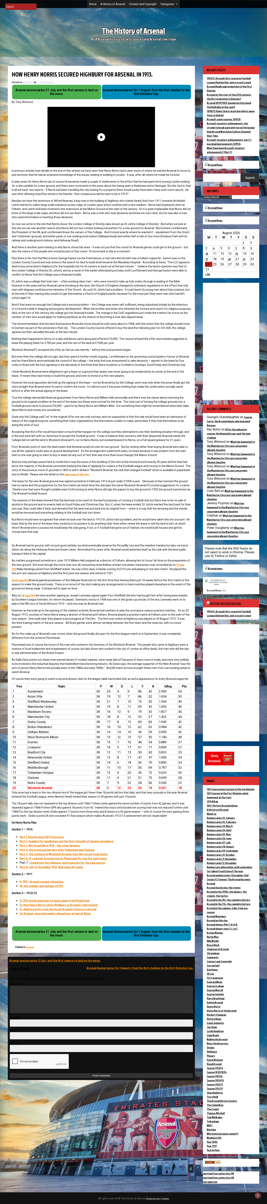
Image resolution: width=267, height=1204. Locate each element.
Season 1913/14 (215, 1068)
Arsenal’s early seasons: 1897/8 (224, 119)
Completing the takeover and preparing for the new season (67, 862)
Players (211, 1056)
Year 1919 (212, 1146)
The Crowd (213, 1109)
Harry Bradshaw (216, 998)
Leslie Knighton (215, 1031)
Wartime (211, 1129)
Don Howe (212, 969)
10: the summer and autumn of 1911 (41, 886)
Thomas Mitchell (216, 1113)
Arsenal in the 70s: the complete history (228, 904)
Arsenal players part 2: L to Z (222, 928)
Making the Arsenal (217, 1039)
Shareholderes (215, 1092)
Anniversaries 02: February (221, 822)
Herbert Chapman (216, 1015)
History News (214, 1019)
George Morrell (215, 990)
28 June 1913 (28, 595)
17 (207, 259)
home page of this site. (77, 474)
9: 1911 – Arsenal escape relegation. (42, 881)
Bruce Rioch (213, 945)
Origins (210, 1047)
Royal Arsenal (214, 1064)
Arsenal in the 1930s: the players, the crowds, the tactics (227, 894)
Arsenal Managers (216, 916)
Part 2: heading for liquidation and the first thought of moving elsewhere (66, 841)
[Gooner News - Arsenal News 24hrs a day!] (214, 220)
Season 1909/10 (215, 1080)
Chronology (213, 953)
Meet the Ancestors (217, 1043)
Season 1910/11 (215, 1084)
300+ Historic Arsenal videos (222, 805)
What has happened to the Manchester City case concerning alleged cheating (231, 446)
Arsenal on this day (217, 920)
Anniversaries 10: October (221, 855)
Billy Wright (213, 941)
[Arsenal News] (214, 165)
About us (211, 814)
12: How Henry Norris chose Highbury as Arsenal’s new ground (58, 905)
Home (93, 4)
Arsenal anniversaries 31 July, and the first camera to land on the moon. (55, 960)
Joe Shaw (212, 1027)
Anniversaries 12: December (222, 863)
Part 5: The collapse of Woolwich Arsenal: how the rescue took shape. (64, 854)
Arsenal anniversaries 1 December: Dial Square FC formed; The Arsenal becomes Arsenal (229, 879)
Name (15, 1017)
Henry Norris (213, 1006)
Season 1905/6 (214, 1076)
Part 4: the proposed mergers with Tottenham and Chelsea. (57, 850)
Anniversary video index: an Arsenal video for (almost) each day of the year (229, 869)
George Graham (215, 986)
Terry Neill (212, 1097)
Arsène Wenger (215, 932)
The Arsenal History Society (222, 1101)
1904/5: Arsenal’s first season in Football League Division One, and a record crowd (229, 613)
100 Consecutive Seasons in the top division (230, 789)
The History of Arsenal (133, 30)
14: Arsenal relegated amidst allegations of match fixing (55, 913)
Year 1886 (212, 1142)
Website (15, 1043)
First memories (215, 978)
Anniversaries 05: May (219, 834)
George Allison (214, 982)
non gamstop (210, 1181)
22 (244, 259)
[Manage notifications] (258, 1195)
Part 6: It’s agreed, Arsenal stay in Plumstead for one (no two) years (63, 858)
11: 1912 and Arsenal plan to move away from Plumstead (54, 900)
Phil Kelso (212, 1051)
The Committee (215, 1105)
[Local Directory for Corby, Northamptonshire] (212, 1163)
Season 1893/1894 (217, 1072)
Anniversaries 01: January (221, 818)
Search (250, 178)
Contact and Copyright (143, 4)
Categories (167, 4)
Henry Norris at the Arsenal (221, 1010)
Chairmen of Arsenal (218, 949)
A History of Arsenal (112, 4)
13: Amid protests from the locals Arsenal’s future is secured (58, 909)
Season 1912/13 (215, 1088)
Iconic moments (215, 1023)
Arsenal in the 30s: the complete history (228, 900)
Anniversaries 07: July (219, 842)
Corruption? (213, 965)
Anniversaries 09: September (222, 850)
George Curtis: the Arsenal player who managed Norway (229, 421)
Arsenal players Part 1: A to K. (222, 924)
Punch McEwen (215, 1060)
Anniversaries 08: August (220, 846)
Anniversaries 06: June (219, 838)
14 (237, 253)
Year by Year (213, 1150)
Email (14, 1030)
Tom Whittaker (214, 1117)
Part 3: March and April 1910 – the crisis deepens (50, 845)
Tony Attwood (46, 82)
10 (207, 253)
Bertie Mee (213, 937)
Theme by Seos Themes (157, 1198)
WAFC (210, 1125)
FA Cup (210, 974)
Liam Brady (213, 1035)
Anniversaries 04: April (219, 830)
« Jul (207, 274)
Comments (213, 957)
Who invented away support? (222, 1133)
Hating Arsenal (215, 1002)
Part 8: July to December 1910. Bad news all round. (51, 867)
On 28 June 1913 (20, 580)
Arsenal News (214, 590)
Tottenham (213, 1121)
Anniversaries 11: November (222, 859)
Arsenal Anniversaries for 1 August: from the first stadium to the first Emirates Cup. (140, 968)
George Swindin (215, 994)
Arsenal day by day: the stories (224, 887)
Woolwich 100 (214, 1138)
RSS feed (236, 603)
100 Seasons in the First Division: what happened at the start (227, 795)
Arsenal (30, 947)
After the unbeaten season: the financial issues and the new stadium (228, 433)
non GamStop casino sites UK (218, 1173)
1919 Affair (212, 801)
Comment (17, 984)
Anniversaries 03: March (220, 826)
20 (229, 259)
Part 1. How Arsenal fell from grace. (42, 837)
